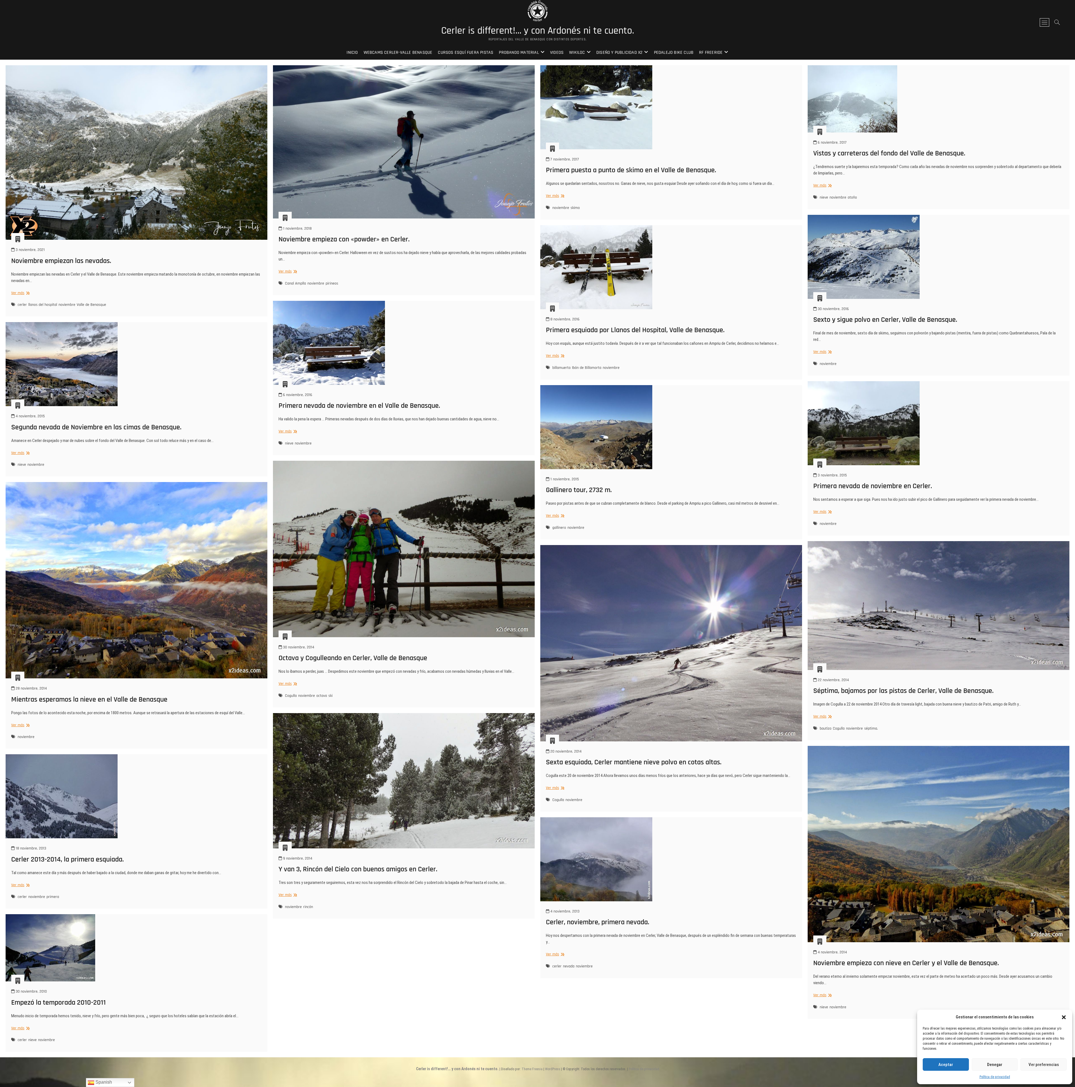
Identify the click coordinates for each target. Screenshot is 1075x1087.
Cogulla (291, 695)
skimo (575, 207)
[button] (1064, 1017)
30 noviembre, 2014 (298, 647)
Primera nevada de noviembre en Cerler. (872, 486)
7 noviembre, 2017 (564, 159)
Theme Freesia (532, 1069)
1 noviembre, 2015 (564, 479)
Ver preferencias (1044, 1064)
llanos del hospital (42, 304)
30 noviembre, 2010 (31, 991)
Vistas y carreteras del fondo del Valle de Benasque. (889, 153)
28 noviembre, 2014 (31, 688)
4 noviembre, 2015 (30, 416)
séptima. (871, 728)
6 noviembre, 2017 (832, 142)
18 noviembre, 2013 (30, 848)
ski (330, 695)
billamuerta (561, 367)
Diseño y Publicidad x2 (619, 52)
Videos (557, 52)
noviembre (67, 304)
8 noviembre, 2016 (564, 319)
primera (52, 896)
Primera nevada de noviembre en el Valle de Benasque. (359, 405)
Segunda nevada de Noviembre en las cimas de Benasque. (96, 427)
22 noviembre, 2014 (833, 680)
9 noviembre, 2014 (297, 858)
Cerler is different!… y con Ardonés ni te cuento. (537, 31)
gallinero (559, 527)
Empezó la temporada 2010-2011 (58, 1002)
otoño (852, 197)
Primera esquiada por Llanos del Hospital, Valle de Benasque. (635, 330)
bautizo (825, 728)
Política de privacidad (995, 1077)
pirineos (332, 283)
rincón (308, 906)
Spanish (103, 1082)
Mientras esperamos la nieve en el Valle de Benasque (89, 699)
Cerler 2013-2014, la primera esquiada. (67, 859)
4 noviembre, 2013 (564, 911)
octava (321, 695)
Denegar (994, 1064)
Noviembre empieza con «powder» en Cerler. (344, 239)
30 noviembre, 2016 (833, 308)
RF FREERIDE (711, 52)
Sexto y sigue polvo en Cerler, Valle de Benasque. (885, 319)
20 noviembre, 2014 (565, 751)
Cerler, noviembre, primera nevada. (597, 922)
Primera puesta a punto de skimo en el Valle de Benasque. (631, 170)
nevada (568, 966)
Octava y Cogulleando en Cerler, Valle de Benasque (353, 658)
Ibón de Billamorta (586, 367)
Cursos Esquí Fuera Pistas (465, 52)
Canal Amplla (295, 283)
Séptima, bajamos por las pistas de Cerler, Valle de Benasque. (903, 690)
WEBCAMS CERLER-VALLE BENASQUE (398, 52)
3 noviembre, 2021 (30, 249)
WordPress (552, 1069)
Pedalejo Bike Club (674, 52)
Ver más (19, 293)
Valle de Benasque (91, 304)
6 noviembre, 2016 (297, 394)
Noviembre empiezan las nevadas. (61, 261)
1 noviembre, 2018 (297, 228)
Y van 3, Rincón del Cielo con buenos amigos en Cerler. (358, 869)
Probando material (519, 52)
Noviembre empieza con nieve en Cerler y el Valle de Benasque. (906, 963)
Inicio (352, 52)
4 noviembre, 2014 (832, 952)
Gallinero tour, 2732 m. (579, 490)
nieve (824, 197)
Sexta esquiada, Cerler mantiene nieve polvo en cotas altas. (633, 762)
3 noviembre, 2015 (832, 475)
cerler (22, 304)
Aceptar (945, 1064)
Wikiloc (577, 52)
